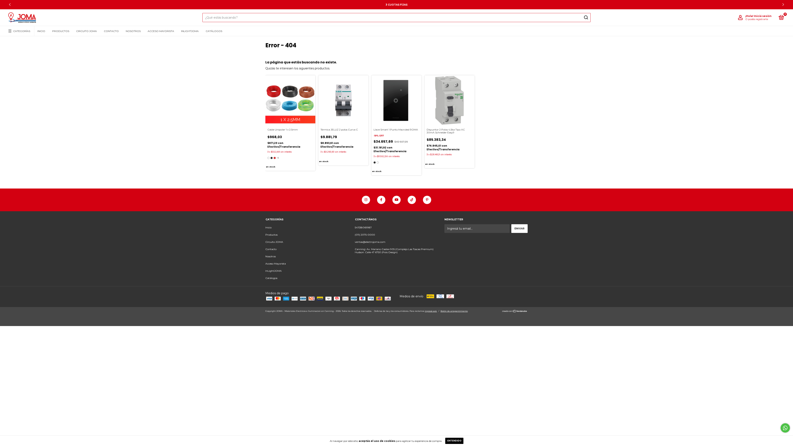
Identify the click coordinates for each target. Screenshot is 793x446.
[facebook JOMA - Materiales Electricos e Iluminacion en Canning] (381, 200)
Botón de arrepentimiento (454, 311)
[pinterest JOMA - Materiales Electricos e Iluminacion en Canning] (427, 200)
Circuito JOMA (86, 31)
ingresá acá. (431, 311)
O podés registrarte (756, 19)
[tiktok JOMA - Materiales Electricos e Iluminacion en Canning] (412, 200)
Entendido (454, 440)
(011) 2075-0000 (365, 234)
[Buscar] (585, 17)
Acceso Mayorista (161, 31)
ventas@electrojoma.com (370, 241)
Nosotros (133, 31)
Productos (60, 31)
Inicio (41, 31)
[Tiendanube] (515, 311)
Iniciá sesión (763, 16)
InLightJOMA (190, 31)
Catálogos (214, 31)
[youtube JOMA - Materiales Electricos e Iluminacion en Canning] (396, 200)
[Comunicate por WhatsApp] (785, 428)
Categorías (21, 31)
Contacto (111, 31)
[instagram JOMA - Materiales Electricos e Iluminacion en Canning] (366, 200)
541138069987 (363, 227)
